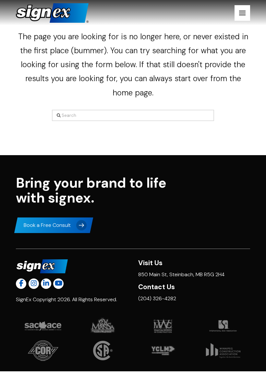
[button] (242, 13)
